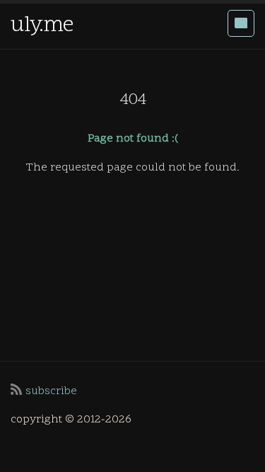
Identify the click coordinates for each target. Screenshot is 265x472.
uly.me (42, 26)
